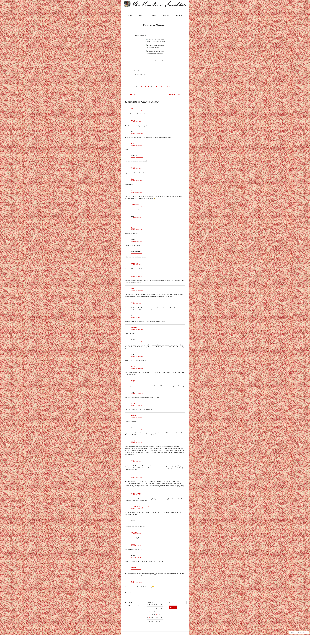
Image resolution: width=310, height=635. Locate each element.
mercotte (134, 532)
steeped (133, 567)
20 (150, 618)
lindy (133, 460)
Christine (134, 191)
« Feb (148, 626)
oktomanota (135, 204)
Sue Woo (134, 404)
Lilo (132, 581)
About (141, 15)
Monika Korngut (136, 493)
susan (133, 380)
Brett (132, 167)
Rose (132, 302)
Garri (133, 441)
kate (132, 288)
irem (132, 179)
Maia (132, 143)
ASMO (133, 366)
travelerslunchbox (158, 87)
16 (156, 614)
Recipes (153, 15)
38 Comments (171, 87)
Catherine (134, 263)
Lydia (133, 228)
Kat (132, 108)
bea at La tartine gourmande (140, 507)
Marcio (133, 415)
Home (130, 15)
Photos (166, 15)
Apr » (152, 626)
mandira (134, 327)
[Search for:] (177, 603)
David (133, 120)
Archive (179, 15)
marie (133, 544)
